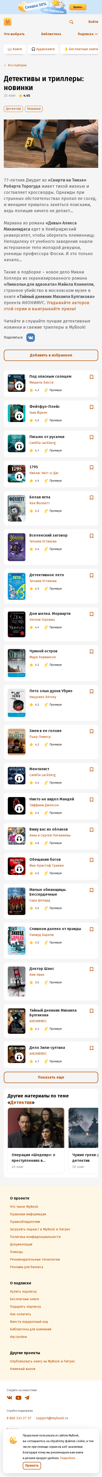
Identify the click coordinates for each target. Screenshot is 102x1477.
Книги (17, 49)
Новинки (34, 109)
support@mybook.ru (52, 1418)
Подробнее (67, 1458)
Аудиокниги (45, 49)
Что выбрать (14, 34)
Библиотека (51, 34)
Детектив (13, 109)
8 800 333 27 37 (19, 1418)
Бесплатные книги (83, 49)
